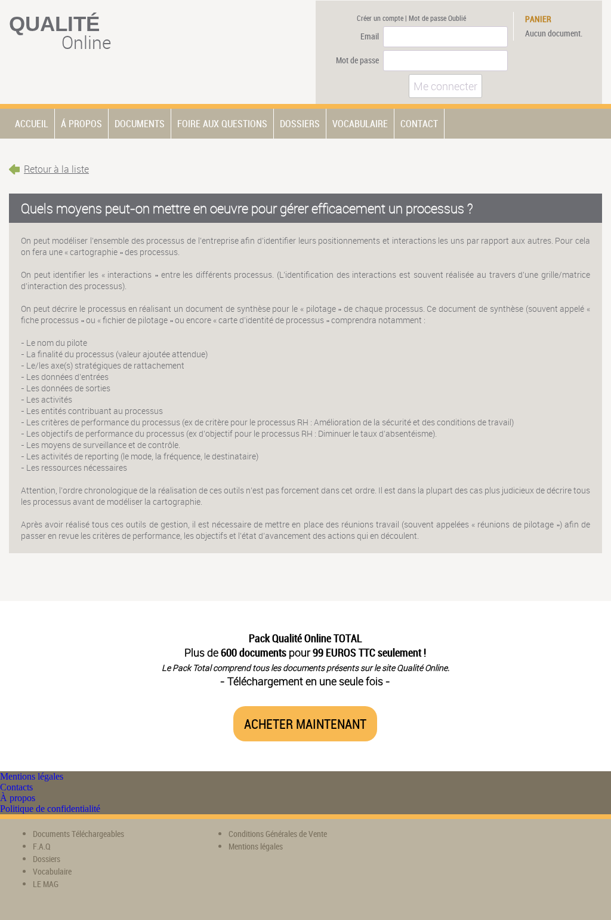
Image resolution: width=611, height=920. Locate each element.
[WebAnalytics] (424, 843)
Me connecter (445, 86)
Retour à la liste (56, 169)
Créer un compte (380, 18)
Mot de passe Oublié (437, 18)
